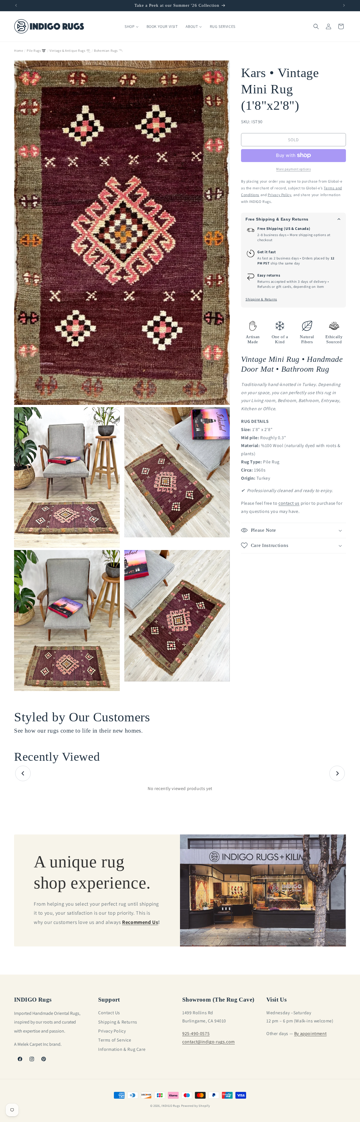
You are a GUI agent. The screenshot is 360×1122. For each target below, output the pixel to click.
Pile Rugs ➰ (36, 50)
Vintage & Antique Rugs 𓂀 (70, 50)
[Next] (337, 773)
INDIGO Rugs (170, 1106)
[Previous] (23, 773)
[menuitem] (131, 26)
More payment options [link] (293, 169)
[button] (316, 26)
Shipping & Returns (261, 299)
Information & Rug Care (121, 1049)
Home (18, 50)
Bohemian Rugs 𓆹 (108, 50)
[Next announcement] (344, 5)
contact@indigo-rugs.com (208, 1041)
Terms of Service (114, 1040)
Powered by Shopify (195, 1106)
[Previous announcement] (16, 5)
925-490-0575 (196, 1033)
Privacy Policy (112, 1031)
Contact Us (109, 1013)
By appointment (310, 1033)
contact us (289, 503)
